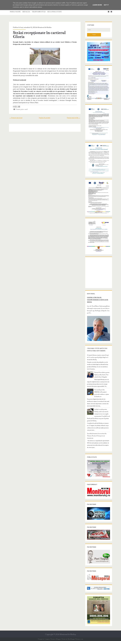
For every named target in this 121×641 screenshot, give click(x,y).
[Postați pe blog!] (16, 107)
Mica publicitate (54, 12)
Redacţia (26, 12)
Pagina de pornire (44, 118)
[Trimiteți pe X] (17, 107)
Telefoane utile (39, 12)
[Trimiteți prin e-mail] (14, 107)
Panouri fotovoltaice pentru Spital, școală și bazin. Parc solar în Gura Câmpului (101, 375)
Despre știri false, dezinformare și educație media (97, 300)
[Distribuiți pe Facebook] (19, 107)
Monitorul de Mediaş (68, 634)
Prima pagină (15, 12)
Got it (106, 5)
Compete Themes (49, 639)
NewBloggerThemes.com (75, 639)
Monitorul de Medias (45, 27)
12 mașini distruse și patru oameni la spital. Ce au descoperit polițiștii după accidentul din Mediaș (98, 357)
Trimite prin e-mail (21, 109)
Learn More (97, 5)
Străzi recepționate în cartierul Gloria (39, 34)
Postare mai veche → (73, 118)
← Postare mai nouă (15, 118)
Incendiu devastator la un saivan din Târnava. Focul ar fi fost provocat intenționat (96, 436)
